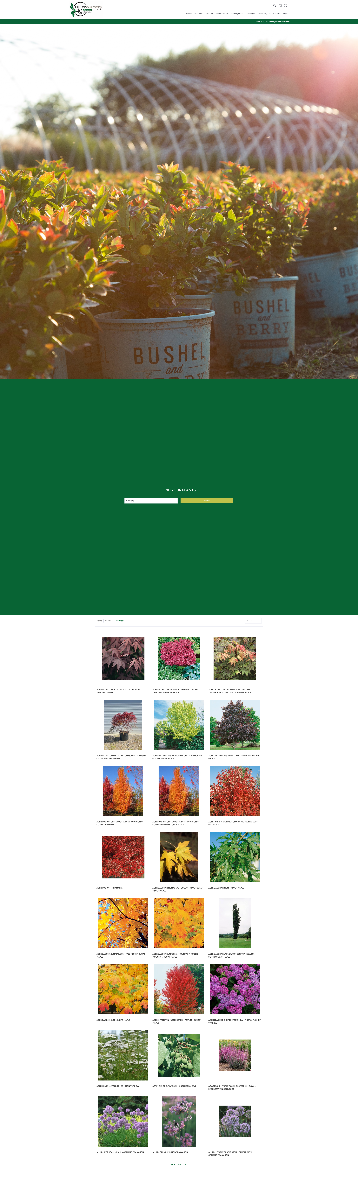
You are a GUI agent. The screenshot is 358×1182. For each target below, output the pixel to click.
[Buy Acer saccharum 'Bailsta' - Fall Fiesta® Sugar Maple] (123, 923)
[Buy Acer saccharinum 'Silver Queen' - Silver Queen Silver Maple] (179, 857)
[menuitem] (275, 5)
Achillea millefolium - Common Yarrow (117, 1086)
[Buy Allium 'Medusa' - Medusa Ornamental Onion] (123, 1121)
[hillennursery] (86, 9)
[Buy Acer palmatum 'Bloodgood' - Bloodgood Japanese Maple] (123, 658)
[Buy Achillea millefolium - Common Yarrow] (123, 1055)
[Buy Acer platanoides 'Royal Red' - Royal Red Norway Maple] (235, 724)
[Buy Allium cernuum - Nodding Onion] (179, 1121)
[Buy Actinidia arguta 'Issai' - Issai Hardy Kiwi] (179, 1055)
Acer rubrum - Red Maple (109, 888)
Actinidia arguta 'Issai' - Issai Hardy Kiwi (174, 1086)
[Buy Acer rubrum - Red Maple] (123, 857)
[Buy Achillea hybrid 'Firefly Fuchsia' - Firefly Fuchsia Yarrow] (235, 989)
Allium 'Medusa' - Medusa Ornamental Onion (120, 1152)
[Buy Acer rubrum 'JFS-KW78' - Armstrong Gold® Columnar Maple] (123, 791)
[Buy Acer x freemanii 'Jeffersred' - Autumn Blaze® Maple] (179, 989)
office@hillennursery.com (279, 22)
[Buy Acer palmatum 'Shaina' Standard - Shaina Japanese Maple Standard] (179, 658)
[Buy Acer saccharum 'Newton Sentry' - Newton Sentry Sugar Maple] (235, 923)
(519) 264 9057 (262, 22)
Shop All (108, 621)
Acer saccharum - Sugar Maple (113, 1020)
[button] (275, 5)
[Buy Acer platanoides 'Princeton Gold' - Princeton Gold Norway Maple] (179, 724)
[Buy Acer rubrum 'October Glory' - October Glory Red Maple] (235, 791)
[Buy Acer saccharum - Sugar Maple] (123, 989)
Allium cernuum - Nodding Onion (170, 1152)
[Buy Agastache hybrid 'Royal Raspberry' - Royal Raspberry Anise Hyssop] (235, 1055)
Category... (131, 500)
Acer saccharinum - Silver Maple (226, 888)
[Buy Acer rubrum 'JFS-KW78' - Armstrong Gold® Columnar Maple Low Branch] (179, 791)
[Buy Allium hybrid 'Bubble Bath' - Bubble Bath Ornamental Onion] (235, 1121)
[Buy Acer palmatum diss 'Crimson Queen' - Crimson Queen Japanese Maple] (123, 724)
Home (99, 621)
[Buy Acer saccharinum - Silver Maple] (235, 857)
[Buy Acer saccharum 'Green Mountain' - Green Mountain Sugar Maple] (179, 923)
